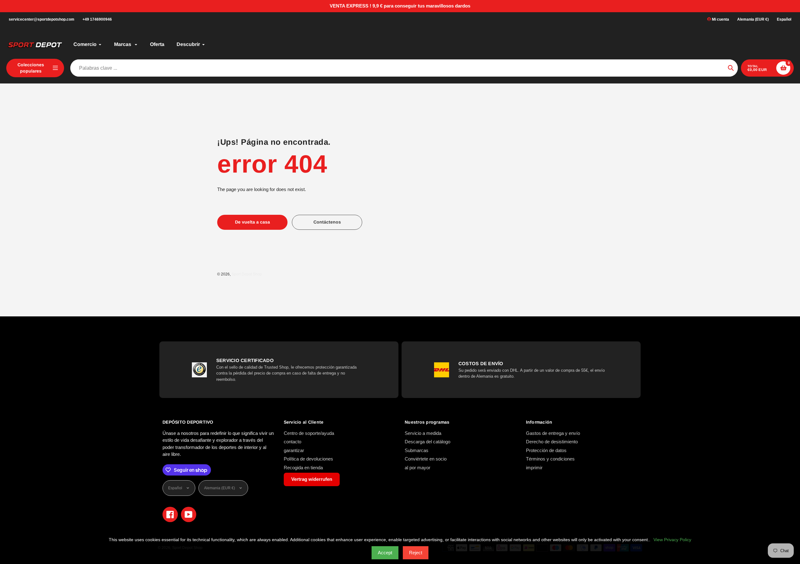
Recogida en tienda (303, 467)
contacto (292, 441)
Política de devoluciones (308, 458)
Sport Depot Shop (247, 274)
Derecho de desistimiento (552, 441)
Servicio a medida (423, 433)
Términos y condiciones (550, 458)
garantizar (294, 450)
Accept (385, 552)
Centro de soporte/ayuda (309, 433)
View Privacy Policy (672, 539)
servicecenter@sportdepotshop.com (41, 19)
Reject (415, 552)
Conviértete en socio (426, 458)
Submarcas (416, 450)
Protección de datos (546, 450)
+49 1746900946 (97, 19)
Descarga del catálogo (427, 441)
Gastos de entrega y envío (553, 433)
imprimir (534, 467)
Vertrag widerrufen (311, 479)
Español (784, 19)
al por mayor (417, 467)
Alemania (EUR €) (753, 19)
